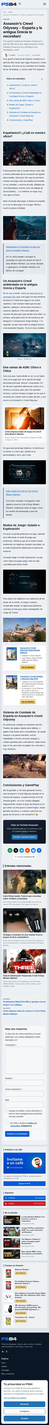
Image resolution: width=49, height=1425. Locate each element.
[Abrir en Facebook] (39, 850)
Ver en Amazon (28, 667)
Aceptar (24, 1418)
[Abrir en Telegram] (21, 850)
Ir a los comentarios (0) (24, 857)
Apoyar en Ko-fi (24, 1183)
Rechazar (24, 1404)
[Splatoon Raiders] (8, 1274)
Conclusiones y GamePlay (21, 120)
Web (7, 1100)
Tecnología (5, 1370)
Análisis (10, 12)
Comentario (10, 1045)
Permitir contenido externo (24, 837)
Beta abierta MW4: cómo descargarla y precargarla (32, 1253)
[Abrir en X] (15, 850)
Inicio (4, 12)
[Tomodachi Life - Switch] (8, 1321)
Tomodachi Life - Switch (24, 1317)
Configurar (24, 1411)
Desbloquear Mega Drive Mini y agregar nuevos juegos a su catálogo (24, 1002)
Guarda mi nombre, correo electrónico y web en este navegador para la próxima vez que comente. (25, 1114)
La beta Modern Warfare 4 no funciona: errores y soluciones (33, 1219)
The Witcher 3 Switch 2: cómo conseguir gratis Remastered (31, 1241)
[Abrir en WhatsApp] (10, 850)
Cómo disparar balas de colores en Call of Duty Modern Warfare (24, 1011)
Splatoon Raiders (22, 1269)
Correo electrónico (13, 1089)
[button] (24, 154)
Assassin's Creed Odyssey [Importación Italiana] (30, 650)
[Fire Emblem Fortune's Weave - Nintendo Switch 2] (8, 1285)
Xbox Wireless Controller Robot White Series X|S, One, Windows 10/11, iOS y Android (30, 1295)
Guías (3, 1363)
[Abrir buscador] (20, 4)
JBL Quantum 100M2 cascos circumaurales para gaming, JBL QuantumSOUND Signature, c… (28, 1307)
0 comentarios (36, 55)
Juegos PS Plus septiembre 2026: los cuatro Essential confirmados (33, 1230)
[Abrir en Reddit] (27, 850)
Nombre (9, 1078)
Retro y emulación (7, 1374)
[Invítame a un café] (24, 1163)
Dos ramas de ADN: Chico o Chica (24, 100)
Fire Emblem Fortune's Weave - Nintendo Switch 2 (27, 1282)
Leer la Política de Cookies (15, 1398)
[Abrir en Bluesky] (33, 850)
